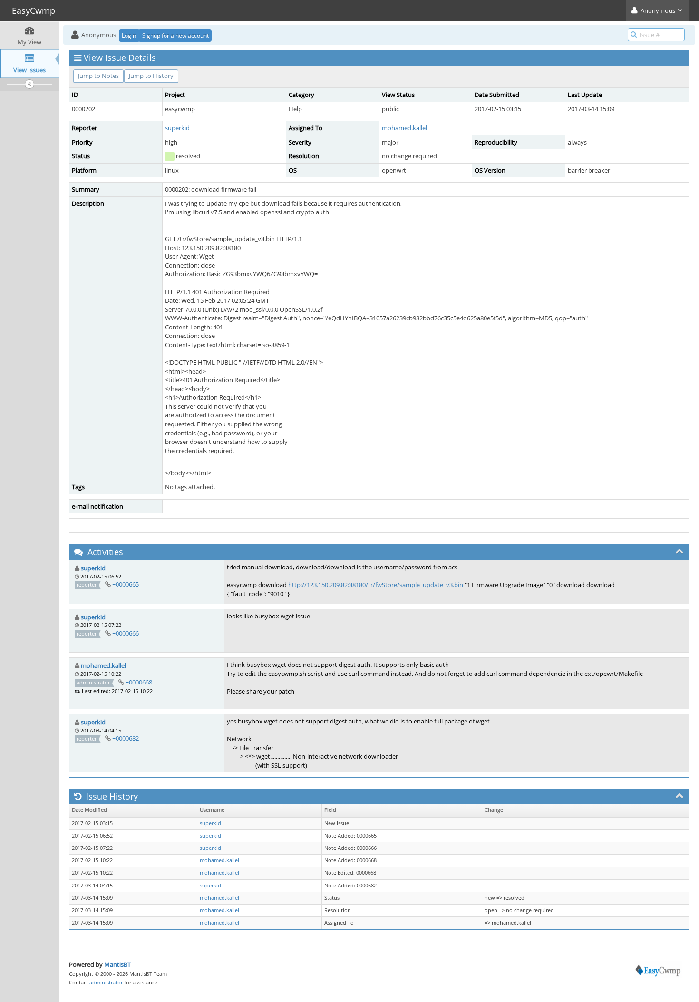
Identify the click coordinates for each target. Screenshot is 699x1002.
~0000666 (125, 633)
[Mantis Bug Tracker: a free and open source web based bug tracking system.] (658, 968)
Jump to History (151, 75)
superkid (177, 128)
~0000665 (125, 584)
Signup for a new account (175, 35)
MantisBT (117, 964)
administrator (106, 982)
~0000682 (125, 738)
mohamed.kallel (404, 128)
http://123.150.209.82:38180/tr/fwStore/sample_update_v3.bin (375, 584)
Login (129, 35)
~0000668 (139, 682)
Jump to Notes (98, 75)
